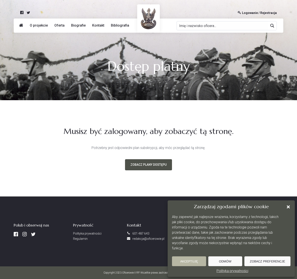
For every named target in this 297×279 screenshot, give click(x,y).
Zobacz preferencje (267, 261)
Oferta (59, 25)
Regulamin (80, 238)
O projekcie (39, 25)
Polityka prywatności (232, 271)
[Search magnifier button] (272, 25)
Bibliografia (120, 25)
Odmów (225, 261)
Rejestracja (268, 13)
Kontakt (98, 25)
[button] (288, 207)
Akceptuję (189, 261)
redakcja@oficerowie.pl (148, 238)
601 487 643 (140, 233)
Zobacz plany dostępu (148, 164)
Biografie (78, 25)
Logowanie (250, 13)
